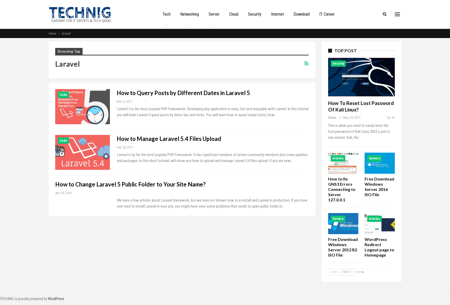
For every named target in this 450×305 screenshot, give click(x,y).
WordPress (56, 298)
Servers (374, 158)
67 (393, 118)
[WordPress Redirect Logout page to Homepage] (380, 223)
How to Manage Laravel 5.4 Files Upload (169, 138)
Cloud (233, 14)
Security (254, 14)
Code (63, 95)
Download (301, 14)
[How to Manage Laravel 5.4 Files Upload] (82, 152)
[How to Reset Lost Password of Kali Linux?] (361, 77)
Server (214, 14)
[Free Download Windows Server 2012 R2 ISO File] (343, 223)
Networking (189, 14)
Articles (338, 158)
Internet (277, 14)
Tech (166, 14)
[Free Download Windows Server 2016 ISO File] (380, 163)
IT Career (327, 14)
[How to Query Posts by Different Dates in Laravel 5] (82, 106)
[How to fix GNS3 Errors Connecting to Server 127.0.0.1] (343, 163)
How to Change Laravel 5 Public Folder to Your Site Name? (130, 184)
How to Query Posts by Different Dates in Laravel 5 (183, 92)
